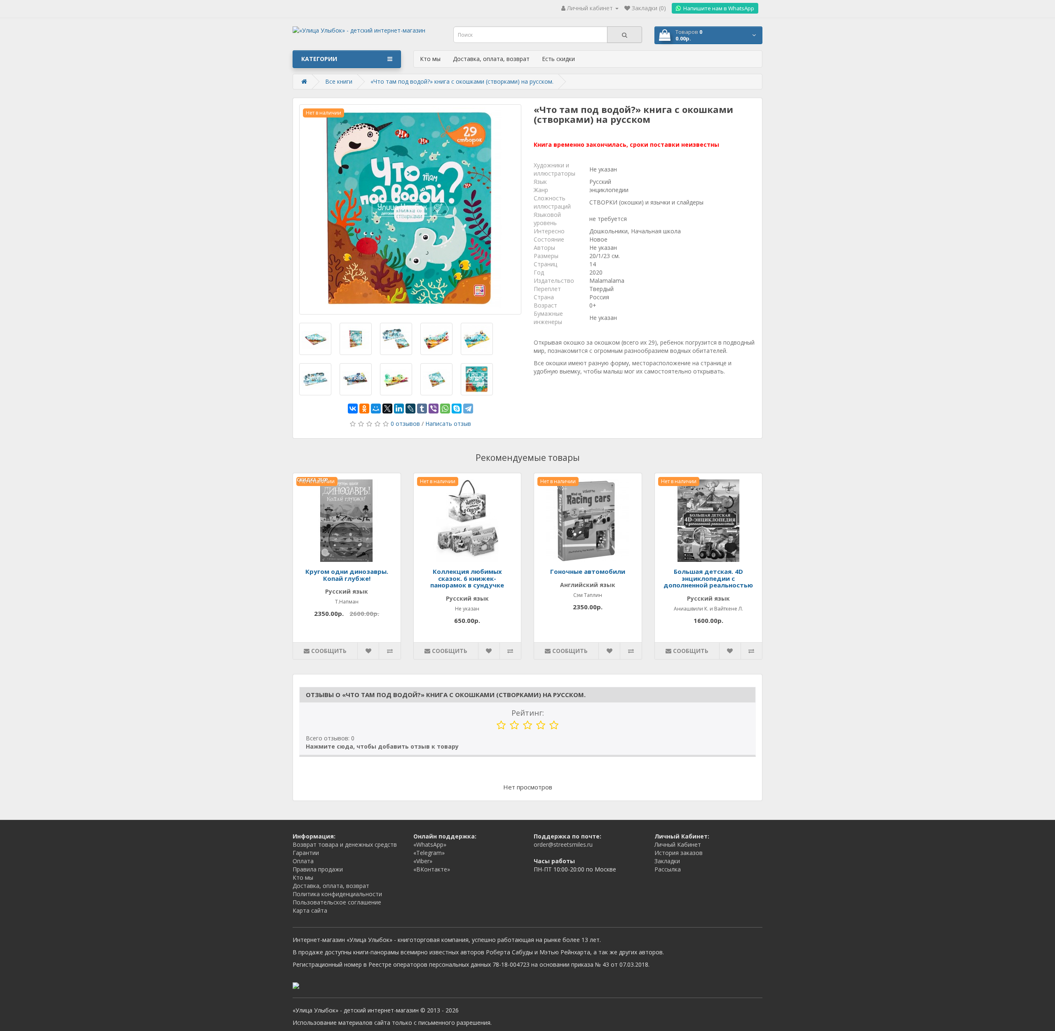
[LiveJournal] (410, 408)
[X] (387, 408)
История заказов (678, 853)
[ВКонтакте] (353, 408)
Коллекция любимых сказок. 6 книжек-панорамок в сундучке (467, 578)
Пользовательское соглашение (337, 902)
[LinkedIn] (399, 408)
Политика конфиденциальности (337, 894)
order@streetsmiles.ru (563, 844)
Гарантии (306, 853)
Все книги (338, 81)
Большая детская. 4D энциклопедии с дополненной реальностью (708, 578)
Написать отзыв (448, 423)
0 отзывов (405, 423)
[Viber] (433, 408)
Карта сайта (310, 910)
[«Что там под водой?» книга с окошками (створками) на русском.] (410, 209)
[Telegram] (468, 408)
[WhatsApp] (445, 408)
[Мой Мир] (376, 408)
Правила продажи (318, 869)
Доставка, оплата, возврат (491, 59)
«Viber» (422, 861)
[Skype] (457, 408)
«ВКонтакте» (431, 869)
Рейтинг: (527, 713)
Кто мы (430, 59)
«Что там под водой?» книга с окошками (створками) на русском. (461, 81)
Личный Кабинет (677, 844)
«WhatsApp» (429, 844)
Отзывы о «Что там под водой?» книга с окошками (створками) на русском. (446, 694)
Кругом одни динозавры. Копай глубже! (346, 574)
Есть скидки (558, 59)
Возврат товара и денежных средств (345, 844)
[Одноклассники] (364, 408)
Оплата (303, 861)
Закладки (667, 861)
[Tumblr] (422, 408)
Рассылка (667, 869)
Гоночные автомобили (587, 571)
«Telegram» (429, 853)
